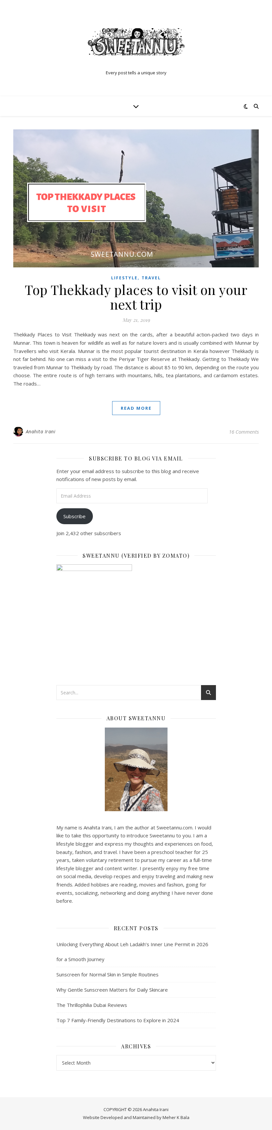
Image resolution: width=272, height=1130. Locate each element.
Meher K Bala (176, 1117)
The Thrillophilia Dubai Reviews (91, 1005)
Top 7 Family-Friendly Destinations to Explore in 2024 (117, 1020)
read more (136, 408)
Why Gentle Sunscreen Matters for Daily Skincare (112, 989)
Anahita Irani (41, 431)
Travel (151, 278)
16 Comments (244, 431)
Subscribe (74, 516)
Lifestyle (124, 278)
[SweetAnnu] (136, 42)
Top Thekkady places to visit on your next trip (136, 297)
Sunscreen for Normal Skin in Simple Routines (107, 974)
